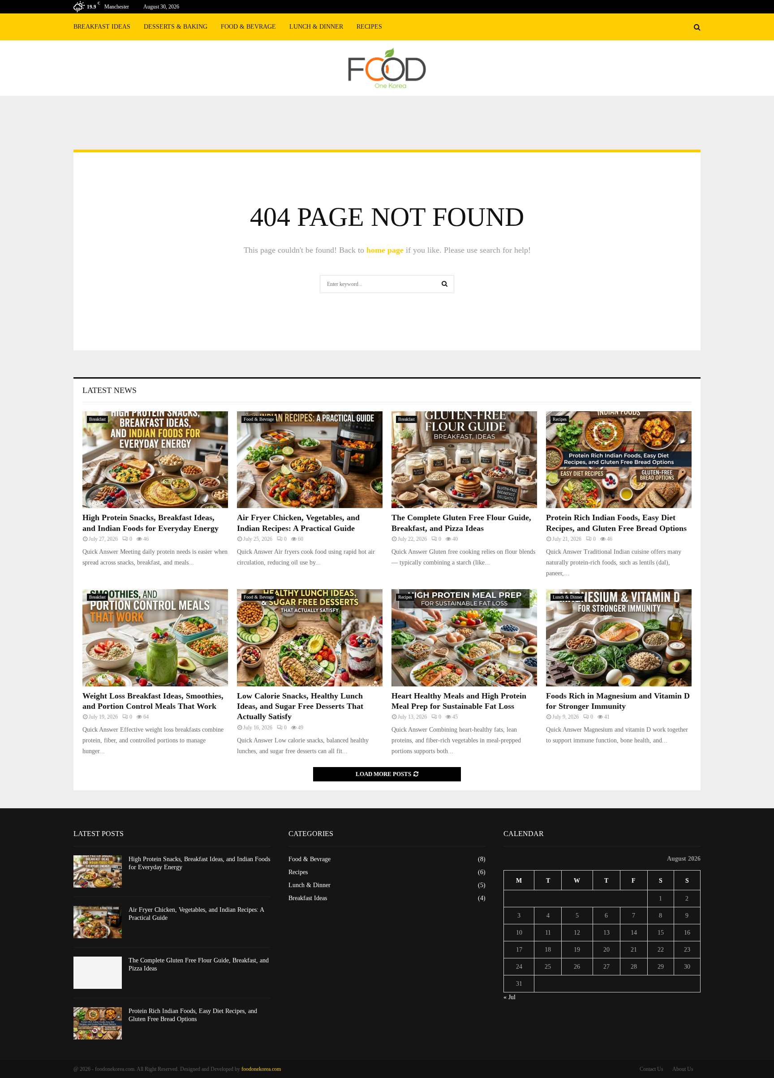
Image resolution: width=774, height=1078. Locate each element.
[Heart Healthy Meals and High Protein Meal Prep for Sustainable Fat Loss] (464, 637)
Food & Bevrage (248, 26)
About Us (682, 1069)
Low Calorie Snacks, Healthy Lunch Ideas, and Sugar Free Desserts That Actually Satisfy (300, 706)
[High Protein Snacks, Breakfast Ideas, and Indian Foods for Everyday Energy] (155, 460)
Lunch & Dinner (316, 26)
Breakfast (97, 419)
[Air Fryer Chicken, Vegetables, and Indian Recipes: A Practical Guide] (310, 460)
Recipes (369, 26)
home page (385, 250)
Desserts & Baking (175, 26)
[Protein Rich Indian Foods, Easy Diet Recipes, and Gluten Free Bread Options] (619, 460)
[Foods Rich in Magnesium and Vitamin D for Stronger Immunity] (619, 637)
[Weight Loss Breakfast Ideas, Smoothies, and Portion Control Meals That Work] (155, 637)
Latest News (109, 390)
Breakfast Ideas (101, 26)
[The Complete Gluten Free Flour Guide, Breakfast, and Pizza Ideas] (464, 460)
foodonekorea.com (261, 1069)
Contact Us (651, 1069)
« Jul (509, 997)
